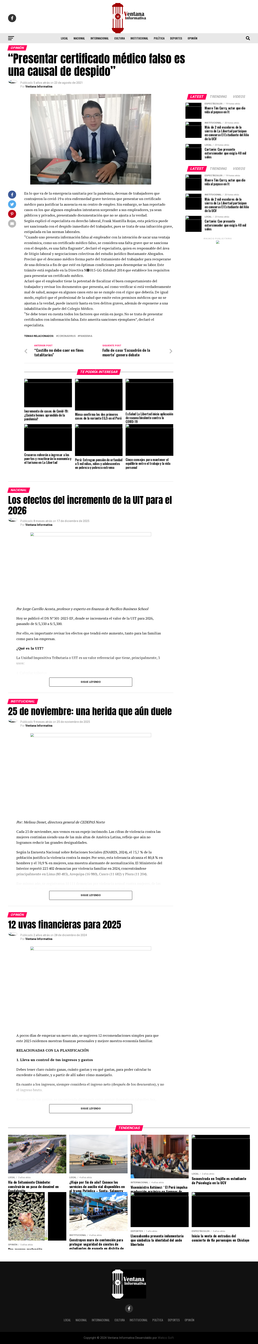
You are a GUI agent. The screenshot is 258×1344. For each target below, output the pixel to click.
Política (159, 38)
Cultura (119, 38)
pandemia (85, 336)
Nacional (79, 38)
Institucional (139, 38)
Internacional (100, 38)
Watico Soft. (166, 1338)
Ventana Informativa (38, 86)
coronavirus (67, 336)
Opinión (192, 38)
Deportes (176, 38)
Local (64, 38)
